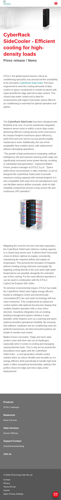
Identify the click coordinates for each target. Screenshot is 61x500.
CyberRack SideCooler (31, 83)
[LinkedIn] (12, 460)
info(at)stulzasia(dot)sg (13, 446)
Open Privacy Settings (13, 494)
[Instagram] (18, 460)
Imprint (6, 490)
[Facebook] (5, 460)
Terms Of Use (9, 487)
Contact (6, 479)
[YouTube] (24, 460)
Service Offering (10, 433)
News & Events (10, 420)
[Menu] (56, 3)
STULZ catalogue (11, 407)
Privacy (6, 483)
